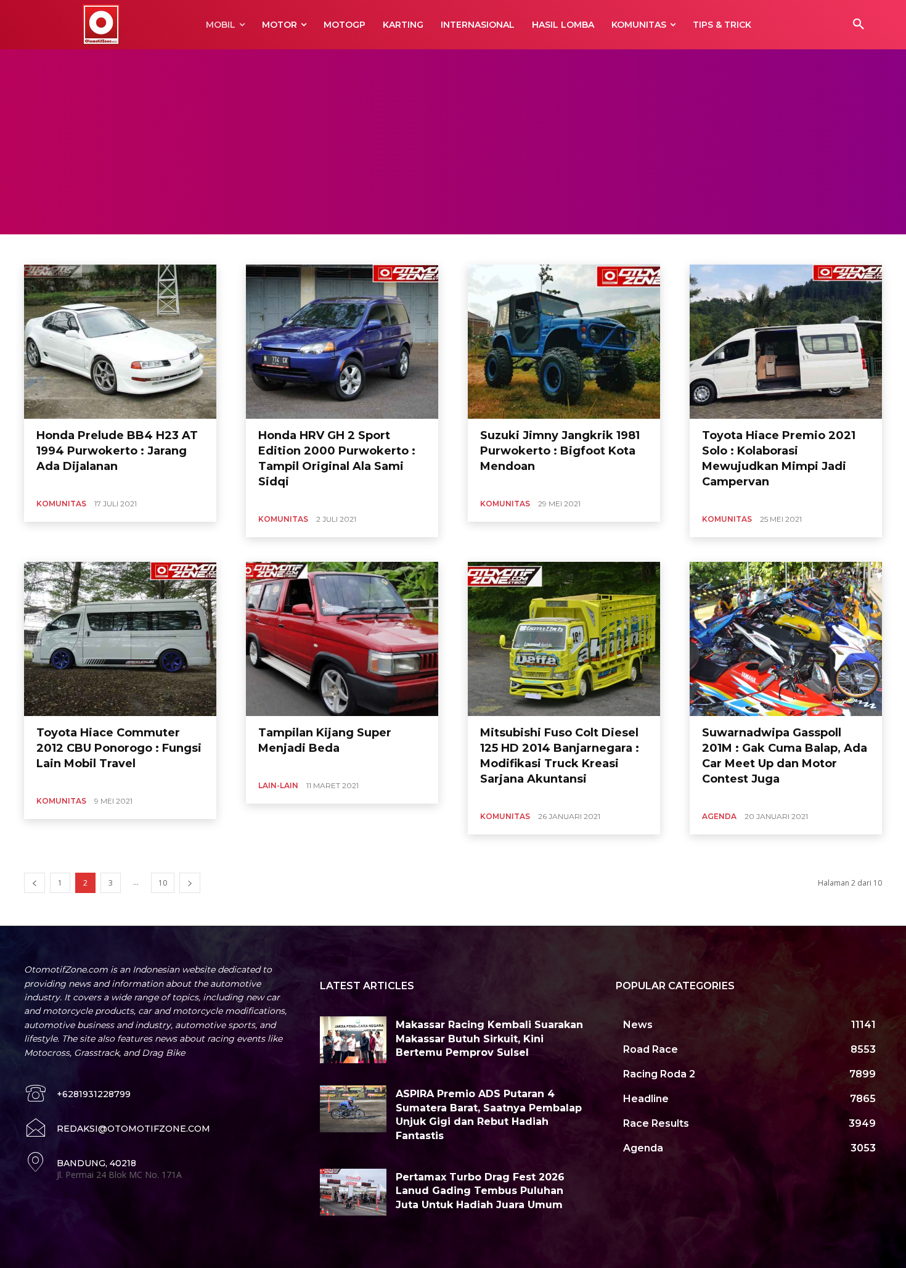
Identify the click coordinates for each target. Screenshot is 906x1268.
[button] (858, 24)
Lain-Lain (278, 785)
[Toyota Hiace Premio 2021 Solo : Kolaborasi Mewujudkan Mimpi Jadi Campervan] (786, 342)
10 (162, 883)
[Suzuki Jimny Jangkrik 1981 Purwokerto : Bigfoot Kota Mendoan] (564, 342)
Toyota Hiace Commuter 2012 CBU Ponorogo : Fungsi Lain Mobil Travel (119, 748)
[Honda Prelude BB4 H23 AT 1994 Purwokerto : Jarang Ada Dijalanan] (120, 342)
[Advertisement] (453, 142)
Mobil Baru (57, 248)
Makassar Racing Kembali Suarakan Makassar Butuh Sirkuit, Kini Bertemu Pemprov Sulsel (489, 1038)
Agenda (719, 816)
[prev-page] (34, 883)
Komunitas (61, 503)
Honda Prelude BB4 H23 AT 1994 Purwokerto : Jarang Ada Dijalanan (117, 451)
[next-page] (189, 883)
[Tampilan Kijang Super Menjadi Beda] (342, 639)
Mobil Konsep (110, 248)
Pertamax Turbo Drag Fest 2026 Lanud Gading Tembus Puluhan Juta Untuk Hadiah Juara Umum (480, 1191)
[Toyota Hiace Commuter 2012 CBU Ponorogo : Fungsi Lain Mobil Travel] (120, 639)
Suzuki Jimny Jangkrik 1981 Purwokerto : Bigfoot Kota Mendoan (560, 451)
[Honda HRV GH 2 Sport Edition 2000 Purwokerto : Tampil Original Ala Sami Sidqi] (342, 342)
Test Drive (162, 248)
